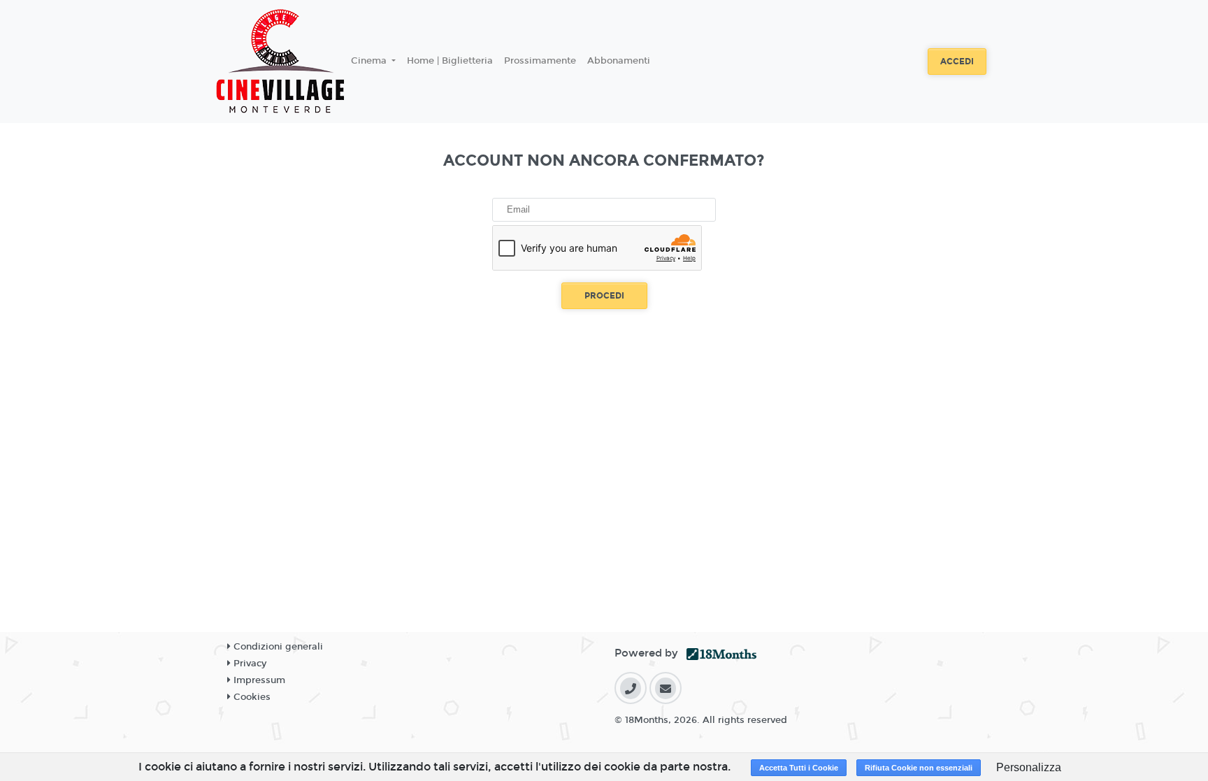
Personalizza (1028, 767)
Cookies (251, 697)
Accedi (957, 61)
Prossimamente (540, 60)
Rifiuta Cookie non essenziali (918, 768)
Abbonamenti (618, 60)
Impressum (258, 680)
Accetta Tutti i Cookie (798, 768)
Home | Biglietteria (450, 60)
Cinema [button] (370, 60)
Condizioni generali (277, 646)
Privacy (248, 663)
